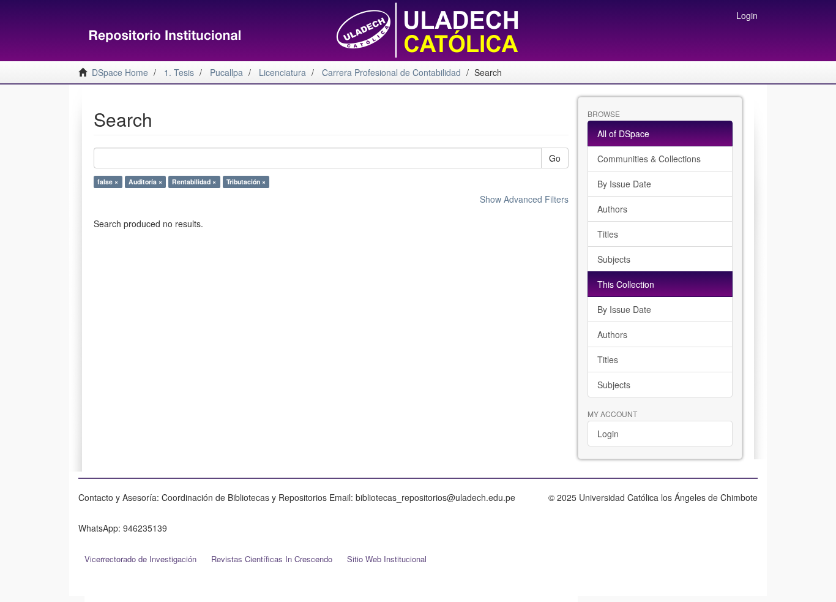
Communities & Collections (649, 158)
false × (107, 181)
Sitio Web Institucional (387, 559)
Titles (607, 234)
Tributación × (246, 181)
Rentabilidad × (194, 181)
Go (555, 158)
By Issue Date (624, 184)
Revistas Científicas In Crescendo (271, 559)
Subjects (613, 259)
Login (608, 433)
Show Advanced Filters (524, 199)
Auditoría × (145, 181)
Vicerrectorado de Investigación (140, 559)
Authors (612, 209)
